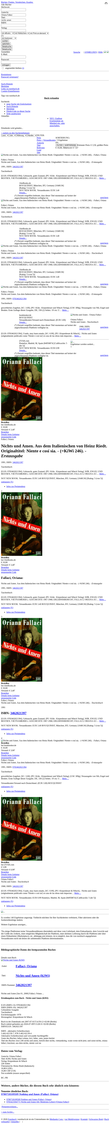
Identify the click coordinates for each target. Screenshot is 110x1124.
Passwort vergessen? (10, 77)
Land (39, 150)
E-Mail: (4, 54)
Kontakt (84, 1119)
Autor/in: (5, 12)
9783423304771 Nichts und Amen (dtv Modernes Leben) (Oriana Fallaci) (37, 1102)
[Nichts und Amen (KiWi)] (13, 960)
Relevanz (41, 147)
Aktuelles (15, 1122)
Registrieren (6, 74)
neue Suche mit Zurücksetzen (18, 104)
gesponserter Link (8, 437)
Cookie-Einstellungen (10, 91)
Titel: (3, 17)
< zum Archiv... (7, 1112)
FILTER (60, 145)
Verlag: (4, 28)
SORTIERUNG (70, 145)
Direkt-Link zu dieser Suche (18, 111)
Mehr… (102, 178)
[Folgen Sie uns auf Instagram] (108, 52)
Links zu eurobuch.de (10, 89)
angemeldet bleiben (14, 68)
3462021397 (17, 167)
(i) (23, 68)
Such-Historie (7, 84)
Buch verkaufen (51, 98)
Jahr (38, 152)
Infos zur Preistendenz (15, 486)
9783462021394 (19, 299)
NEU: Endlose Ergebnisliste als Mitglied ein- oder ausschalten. (57, 122)
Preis (39, 138)
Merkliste (5, 86)
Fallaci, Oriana (26, 966)
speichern (104, 197)
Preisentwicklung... (10, 1107)
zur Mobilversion (72, 1119)
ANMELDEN (91, 52)
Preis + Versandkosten (46, 140)
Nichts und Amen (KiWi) (33, 975)
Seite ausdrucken (13, 113)
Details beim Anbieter (10, 434)
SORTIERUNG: (63, 138)
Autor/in (40, 143)
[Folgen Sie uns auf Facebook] (105, 52)
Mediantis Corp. (56, 1119)
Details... (23, 193)
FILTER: (41, 135)
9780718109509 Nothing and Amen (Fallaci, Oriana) (29, 1094)
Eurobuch (12, 1119)
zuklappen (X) (7, 482)
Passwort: (5, 59)
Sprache (76, 52)
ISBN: (4, 23)
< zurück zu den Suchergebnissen (15, 133)
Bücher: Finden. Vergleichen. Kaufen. (17, 2)
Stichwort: (5, 7)
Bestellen (5, 432)
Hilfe (100, 52)
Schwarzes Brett (96, 1119)
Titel (39, 145)
